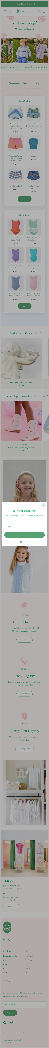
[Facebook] (20, 542)
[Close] (43, 505)
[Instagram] (27, 542)
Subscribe (24, 535)
